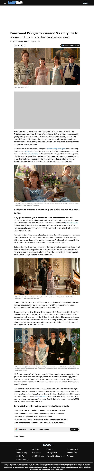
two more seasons (32, 154)
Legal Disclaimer (38, 456)
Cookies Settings (22, 459)
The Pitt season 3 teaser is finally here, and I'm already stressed (40, 410)
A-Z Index (70, 456)
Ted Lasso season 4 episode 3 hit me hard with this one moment (40, 423)
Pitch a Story (36, 453)
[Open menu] (5, 3)
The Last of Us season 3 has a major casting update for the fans (39, 413)
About (18, 449)
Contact (50, 449)
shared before (42, 396)
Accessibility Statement (55, 456)
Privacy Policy (52, 453)
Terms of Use (72, 453)
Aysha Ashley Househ (21, 41)
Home (16, 436)
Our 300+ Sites (72, 449)
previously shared (71, 223)
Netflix (27, 151)
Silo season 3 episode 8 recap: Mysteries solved (33, 416)
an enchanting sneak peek (56, 149)
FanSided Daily (21, 453)
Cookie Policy (21, 456)
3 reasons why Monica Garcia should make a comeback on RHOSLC (41, 419)
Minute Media (12, 464)
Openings (35, 449)
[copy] (25, 45)
